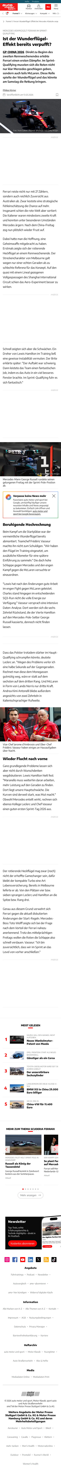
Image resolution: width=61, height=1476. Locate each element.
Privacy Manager (37, 1326)
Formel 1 (16, 13)
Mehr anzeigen (28, 1195)
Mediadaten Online (21, 1376)
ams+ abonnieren (38, 1283)
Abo (48, 7)
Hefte (27, 1)
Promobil (26, 1454)
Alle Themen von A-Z (35, 1308)
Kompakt (43, 13)
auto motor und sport (14, 1351)
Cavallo (24, 1437)
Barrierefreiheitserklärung (25, 1335)
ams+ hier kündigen (17, 1292)
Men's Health (28, 1446)
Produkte (35, 1)
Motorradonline (45, 1446)
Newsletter (43, 1274)
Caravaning (12, 1437)
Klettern (48, 1437)
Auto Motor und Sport (31, 1428)
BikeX (48, 1428)
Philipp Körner (9, 90)
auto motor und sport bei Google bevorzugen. (30, 512)
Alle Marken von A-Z (12, 1308)
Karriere (44, 1335)
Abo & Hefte (42, 1360)
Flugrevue (36, 1437)
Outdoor (14, 1454)
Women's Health (30, 1463)
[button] (30, 116)
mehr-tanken (12, 1446)
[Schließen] (53, 495)
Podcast (30, 1274)
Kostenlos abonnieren (22, 1243)
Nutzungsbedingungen (40, 1317)
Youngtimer (49, 1351)
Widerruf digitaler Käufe (41, 1292)
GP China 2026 (13, 52)
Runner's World (41, 1454)
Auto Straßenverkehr (23, 1360)
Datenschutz (20, 1326)
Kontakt (52, 1308)
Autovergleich (19, 1283)
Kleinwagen (29, 13)
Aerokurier (13, 1428)
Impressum (13, 1317)
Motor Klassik (34, 1351)
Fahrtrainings (17, 1274)
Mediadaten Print (41, 1376)
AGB (24, 1317)
